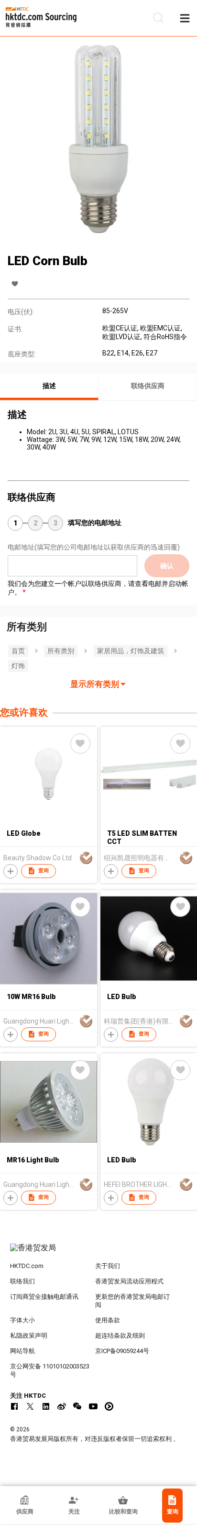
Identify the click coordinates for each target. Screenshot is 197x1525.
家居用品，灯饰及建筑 (130, 651)
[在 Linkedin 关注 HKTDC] (46, 1406)
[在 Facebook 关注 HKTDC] (14, 1406)
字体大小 (22, 1320)
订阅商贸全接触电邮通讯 (44, 1296)
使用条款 (107, 1320)
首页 (18, 651)
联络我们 (22, 1281)
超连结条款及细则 (120, 1335)
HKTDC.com (27, 1265)
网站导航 (22, 1350)
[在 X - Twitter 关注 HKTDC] (30, 1406)
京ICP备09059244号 (122, 1350)
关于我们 (107, 1265)
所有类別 (60, 651)
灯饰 (18, 666)
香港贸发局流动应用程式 (129, 1281)
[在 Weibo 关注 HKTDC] (61, 1406)
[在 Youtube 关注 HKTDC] (93, 1406)
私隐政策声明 (28, 1335)
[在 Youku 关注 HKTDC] (109, 1406)
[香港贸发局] (98, 1253)
